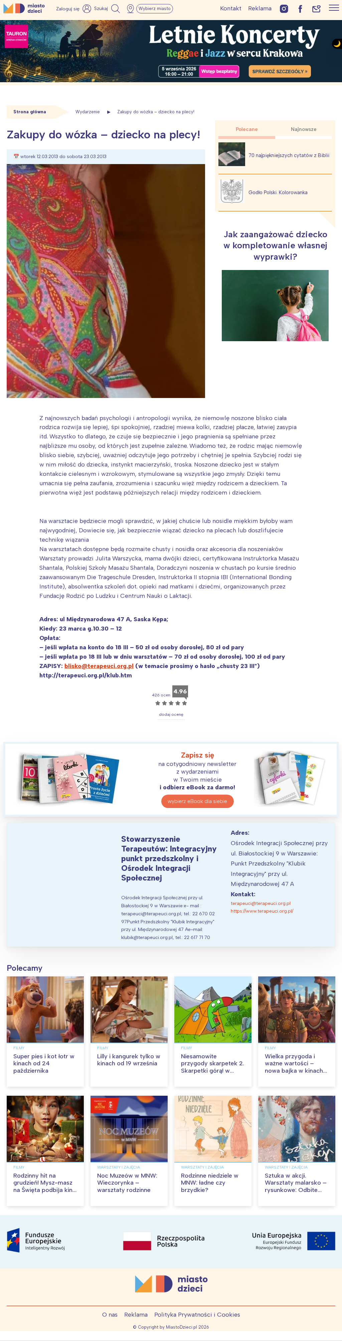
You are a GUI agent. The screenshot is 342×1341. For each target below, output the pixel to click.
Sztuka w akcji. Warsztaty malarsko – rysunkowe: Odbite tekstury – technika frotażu (296, 1190)
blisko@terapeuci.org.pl (99, 666)
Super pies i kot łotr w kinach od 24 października (43, 1063)
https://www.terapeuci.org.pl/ (262, 911)
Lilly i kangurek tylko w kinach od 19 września (128, 1060)
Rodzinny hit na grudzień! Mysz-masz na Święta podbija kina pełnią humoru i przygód (44, 1190)
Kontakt (230, 8)
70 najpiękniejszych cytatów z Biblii (288, 155)
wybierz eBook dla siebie (197, 801)
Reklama (260, 8)
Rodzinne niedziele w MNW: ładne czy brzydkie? (209, 1183)
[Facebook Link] (300, 8)
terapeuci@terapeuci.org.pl (261, 903)
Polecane (247, 129)
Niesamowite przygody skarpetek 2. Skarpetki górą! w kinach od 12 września (212, 1067)
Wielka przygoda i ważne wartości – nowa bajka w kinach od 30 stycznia (294, 1067)
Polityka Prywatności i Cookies (197, 1314)
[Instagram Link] (284, 8)
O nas (110, 1314)
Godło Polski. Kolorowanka (278, 192)
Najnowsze (304, 129)
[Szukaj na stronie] (108, 8)
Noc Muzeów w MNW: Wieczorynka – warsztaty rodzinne (127, 1183)
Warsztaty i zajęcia (118, 1167)
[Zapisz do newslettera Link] (316, 8)
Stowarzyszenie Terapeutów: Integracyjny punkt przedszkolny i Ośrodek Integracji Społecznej (169, 858)
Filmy (18, 1048)
